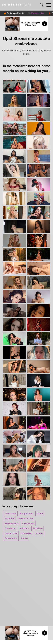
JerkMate (24, 528)
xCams (39, 533)
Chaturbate (10, 513)
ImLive (24, 538)
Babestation (11, 538)
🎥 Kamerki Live (36, 13)
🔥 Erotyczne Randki (14, 13)
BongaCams (26, 513)
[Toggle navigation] (48, 5)
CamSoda (10, 528)
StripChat (10, 518)
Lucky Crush (11, 533)
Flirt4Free (38, 528)
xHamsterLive (25, 518)
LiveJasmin (28, 523)
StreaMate (26, 533)
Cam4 (40, 513)
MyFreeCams (12, 523)
